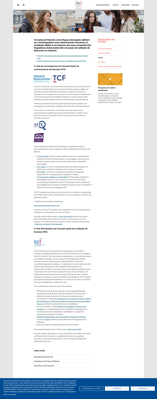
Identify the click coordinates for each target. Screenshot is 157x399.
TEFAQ (47, 320)
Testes (100, 57)
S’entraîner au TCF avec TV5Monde (46, 361)
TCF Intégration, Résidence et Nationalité (52, 177)
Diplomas (101, 62)
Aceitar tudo (142, 388)
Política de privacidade (9, 394)
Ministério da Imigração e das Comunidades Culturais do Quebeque (61, 317)
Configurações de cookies (91, 388)
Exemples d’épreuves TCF (43, 357)
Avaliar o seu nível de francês (109, 66)
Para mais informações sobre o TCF (47, 206)
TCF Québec (41, 172)
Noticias (115, 5)
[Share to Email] (80, 29)
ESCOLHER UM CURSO (106, 41)
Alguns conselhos (105, 49)
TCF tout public (42, 156)
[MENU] (18, 5)
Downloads (126, 5)
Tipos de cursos (104, 53)
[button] (83, 29)
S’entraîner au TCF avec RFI (44, 365)
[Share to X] (76, 29)
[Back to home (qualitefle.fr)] (78, 9)
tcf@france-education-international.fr (49, 224)
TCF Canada (41, 167)
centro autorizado (65, 216)
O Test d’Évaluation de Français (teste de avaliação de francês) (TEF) (61, 61)
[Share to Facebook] (73, 29)
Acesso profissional (102, 5)
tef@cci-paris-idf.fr (74, 329)
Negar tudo (117, 388)
